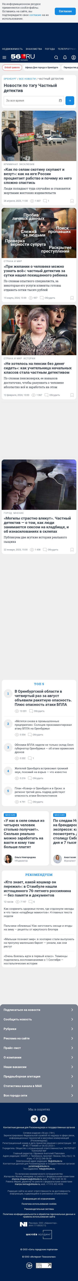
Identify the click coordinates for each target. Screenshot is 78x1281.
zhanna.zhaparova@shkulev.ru (27, 1179)
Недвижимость (12, 49)
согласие (35, 15)
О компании (12, 1057)
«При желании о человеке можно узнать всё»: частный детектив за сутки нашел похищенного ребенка (35, 270)
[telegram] (34, 1119)
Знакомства (34, 49)
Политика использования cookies (39, 1204)
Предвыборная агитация (22, 1076)
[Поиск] (56, 57)
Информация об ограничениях (39, 1199)
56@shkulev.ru (55, 1161)
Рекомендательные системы (39, 1209)
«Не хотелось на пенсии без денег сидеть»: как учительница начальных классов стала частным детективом (38, 368)
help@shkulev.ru (47, 1169)
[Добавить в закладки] (72, 201)
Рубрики (10, 1029)
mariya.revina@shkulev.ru (27, 1184)
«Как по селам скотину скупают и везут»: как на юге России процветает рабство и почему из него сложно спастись (38, 176)
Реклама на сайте (17, 1038)
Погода (50, 49)
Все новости (27, 79)
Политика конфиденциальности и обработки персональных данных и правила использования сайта (39, 1215)
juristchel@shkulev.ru (39, 1166)
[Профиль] (73, 57)
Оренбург (10, 79)
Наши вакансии (15, 1067)
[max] (43, 1119)
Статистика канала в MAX (23, 1086)
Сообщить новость (18, 1019)
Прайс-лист (12, 1048)
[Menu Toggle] (4, 57)
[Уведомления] (65, 57)
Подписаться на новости (22, 1010)
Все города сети (15, 1095)
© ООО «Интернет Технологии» (39, 1256)
